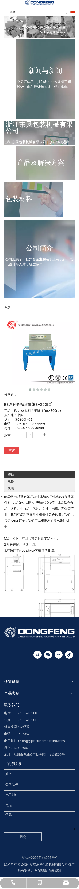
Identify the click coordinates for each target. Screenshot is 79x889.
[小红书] (59, 655)
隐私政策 (55, 870)
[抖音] (69, 655)
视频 (11, 488)
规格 (11, 481)
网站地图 (41, 870)
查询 (11, 450)
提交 (23, 837)
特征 (11, 474)
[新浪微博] (37, 655)
